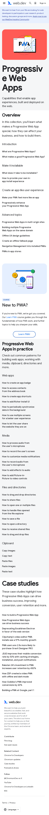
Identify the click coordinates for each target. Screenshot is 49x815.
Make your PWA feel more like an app (20, 197)
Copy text (7, 556)
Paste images (8, 566)
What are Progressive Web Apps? (19, 151)
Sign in (43, 3)
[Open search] (30, 3)
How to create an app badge (16, 383)
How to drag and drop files (15, 534)
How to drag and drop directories (19, 494)
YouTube (7, 782)
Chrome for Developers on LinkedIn (18, 786)
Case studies (9, 763)
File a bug (8, 740)
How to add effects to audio (16, 470)
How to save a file (11, 519)
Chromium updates (12, 759)
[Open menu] (4, 3)
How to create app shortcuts (16, 396)
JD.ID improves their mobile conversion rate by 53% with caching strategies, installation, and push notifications (21, 656)
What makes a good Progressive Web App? (23, 157)
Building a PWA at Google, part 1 (18, 690)
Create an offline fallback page (17, 241)
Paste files (7, 561)
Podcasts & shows (11, 768)
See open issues (10, 745)
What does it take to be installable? (20, 173)
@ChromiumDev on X (13, 778)
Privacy (12, 803)
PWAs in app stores (11, 251)
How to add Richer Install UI (16, 401)
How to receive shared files (16, 529)
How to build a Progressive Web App (20, 615)
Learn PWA (11, 317)
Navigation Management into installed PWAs (24, 246)
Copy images (8, 550)
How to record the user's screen (18, 451)
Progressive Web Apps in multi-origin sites (23, 222)
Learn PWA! (24, 334)
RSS (5, 791)
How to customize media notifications (21, 456)
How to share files (11, 500)
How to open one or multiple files (18, 505)
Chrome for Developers (14, 755)
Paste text (7, 571)
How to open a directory (14, 524)
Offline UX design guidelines (16, 235)
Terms (4, 803)
